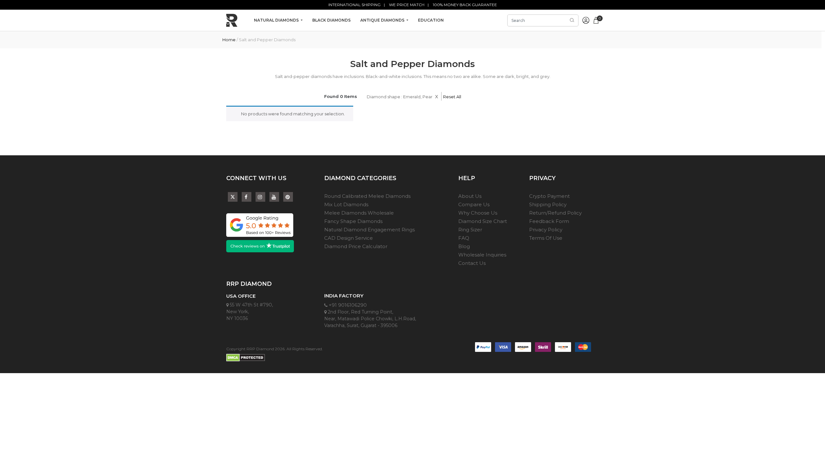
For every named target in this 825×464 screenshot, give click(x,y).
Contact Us (472, 263)
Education (431, 20)
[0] (596, 19)
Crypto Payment (549, 196)
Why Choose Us (477, 213)
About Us (469, 196)
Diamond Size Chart (482, 221)
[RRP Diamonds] (232, 20)
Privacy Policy (545, 230)
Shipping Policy (548, 204)
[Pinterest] (288, 197)
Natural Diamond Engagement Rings (369, 230)
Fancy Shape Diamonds (353, 221)
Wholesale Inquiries (482, 255)
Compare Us (474, 204)
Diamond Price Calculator (355, 246)
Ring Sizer (470, 230)
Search (572, 20)
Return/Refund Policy (555, 213)
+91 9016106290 (347, 305)
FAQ (463, 238)
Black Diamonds (331, 20)
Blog (464, 246)
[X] (233, 195)
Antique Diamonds (382, 20)
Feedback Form (549, 221)
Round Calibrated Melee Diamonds (367, 196)
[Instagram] (260, 197)
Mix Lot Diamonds (346, 204)
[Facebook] (246, 197)
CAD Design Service (348, 238)
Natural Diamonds (277, 20)
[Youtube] (274, 197)
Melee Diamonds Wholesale (359, 213)
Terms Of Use (545, 238)
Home (229, 39)
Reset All (452, 96)
